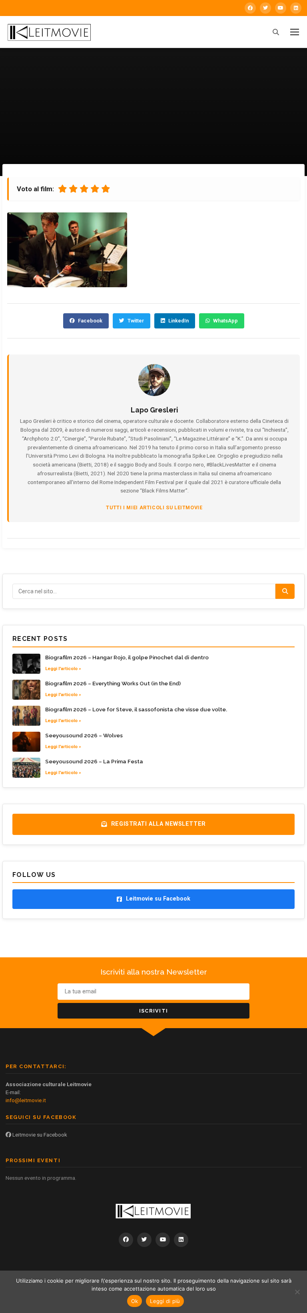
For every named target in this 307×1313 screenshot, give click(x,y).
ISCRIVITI (153, 1011)
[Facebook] (250, 8)
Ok (134, 1301)
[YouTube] (280, 8)
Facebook (90, 321)
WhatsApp (225, 321)
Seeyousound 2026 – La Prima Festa (94, 761)
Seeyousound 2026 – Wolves (84, 735)
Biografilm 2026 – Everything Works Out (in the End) (113, 683)
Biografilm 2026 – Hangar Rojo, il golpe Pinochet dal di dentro (127, 657)
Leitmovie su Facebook (39, 1134)
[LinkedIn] (295, 8)
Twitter (136, 321)
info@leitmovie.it (26, 1100)
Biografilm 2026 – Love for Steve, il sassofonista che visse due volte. (136, 709)
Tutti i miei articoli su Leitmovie (154, 507)
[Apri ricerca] (275, 32)
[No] (297, 1292)
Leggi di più (165, 1301)
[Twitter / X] (265, 8)
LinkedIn (178, 321)
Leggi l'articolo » (63, 668)
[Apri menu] (294, 32)
